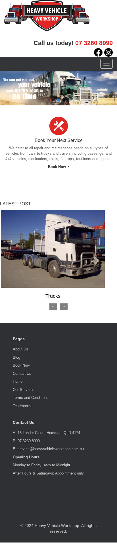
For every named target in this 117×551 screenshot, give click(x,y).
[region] (58, 88)
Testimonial (22, 406)
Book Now (57, 167)
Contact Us (22, 373)
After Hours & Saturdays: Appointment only (48, 473)
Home (17, 381)
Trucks (52, 296)
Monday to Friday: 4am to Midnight (41, 465)
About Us (20, 349)
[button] (53, 100)
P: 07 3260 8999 (26, 441)
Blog (16, 357)
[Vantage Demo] (46, 15)
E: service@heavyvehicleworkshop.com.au (48, 449)
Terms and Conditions (31, 397)
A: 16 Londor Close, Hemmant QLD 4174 (46, 433)
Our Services (23, 390)
